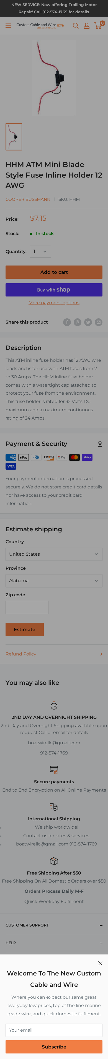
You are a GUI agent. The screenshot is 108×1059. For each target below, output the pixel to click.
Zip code (15, 594)
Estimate (24, 629)
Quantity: (16, 251)
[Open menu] (8, 26)
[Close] (100, 963)
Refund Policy (21, 654)
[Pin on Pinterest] (77, 322)
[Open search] (76, 26)
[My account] (86, 26)
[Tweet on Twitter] (88, 322)
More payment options (54, 302)
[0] (97, 25)
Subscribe (54, 1047)
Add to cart (54, 272)
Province (16, 568)
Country (15, 541)
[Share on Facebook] (67, 322)
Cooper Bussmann (28, 199)
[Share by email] (98, 322)
